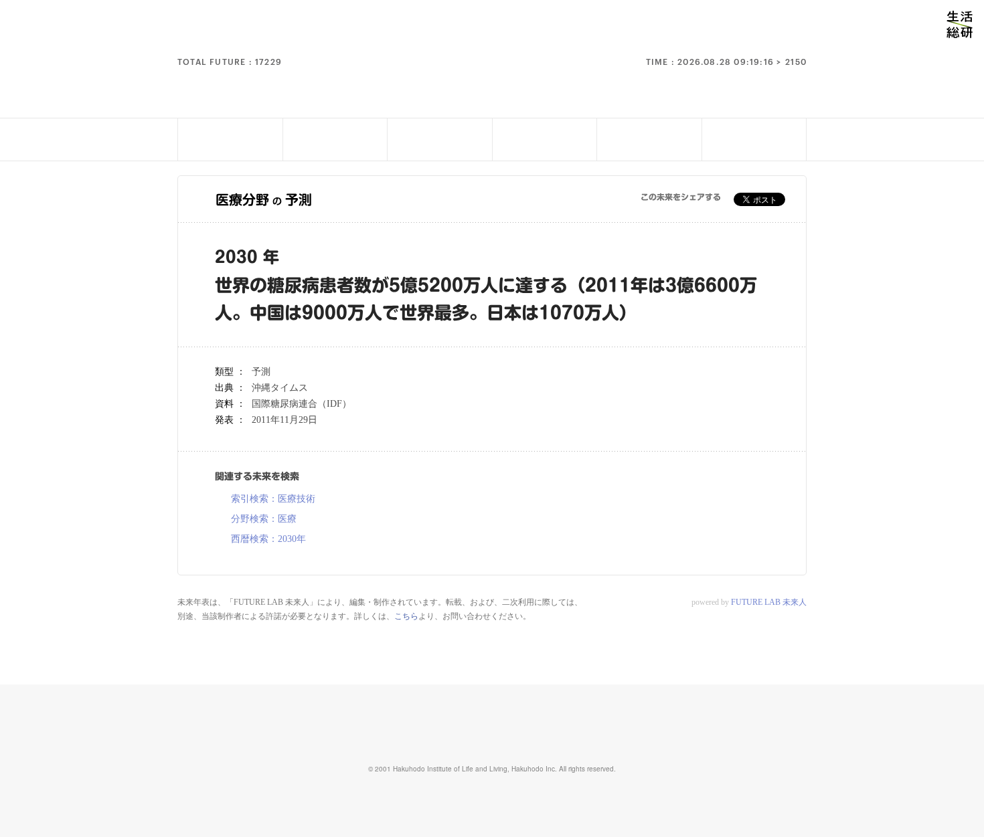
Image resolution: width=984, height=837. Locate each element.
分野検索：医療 (264, 519)
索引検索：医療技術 (273, 499)
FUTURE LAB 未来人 (769, 602)
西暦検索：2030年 (268, 539)
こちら (406, 616)
